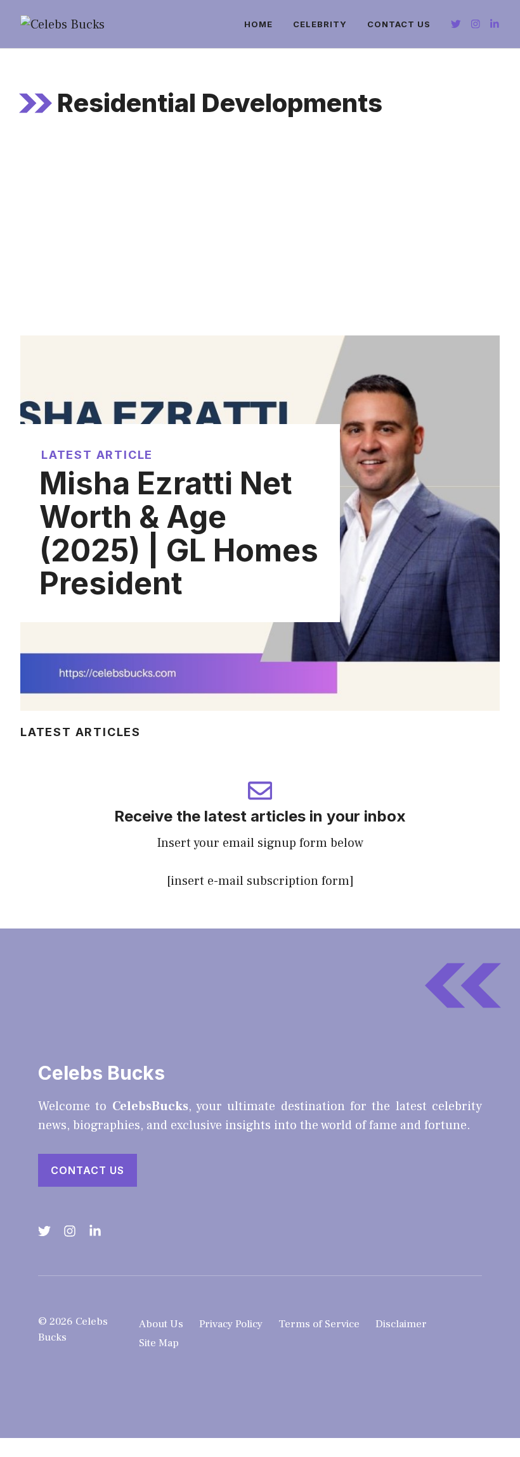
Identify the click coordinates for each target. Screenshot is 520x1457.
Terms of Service (319, 1324)
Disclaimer (401, 1324)
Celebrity (320, 24)
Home (258, 24)
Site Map (159, 1343)
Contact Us (399, 24)
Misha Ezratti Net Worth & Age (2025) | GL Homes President (178, 533)
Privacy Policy (231, 1324)
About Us (161, 1324)
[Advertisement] (260, 240)
